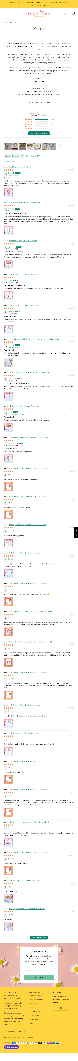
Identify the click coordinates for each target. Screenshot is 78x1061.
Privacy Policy (34, 1019)
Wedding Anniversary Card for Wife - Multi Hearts (27, 524)
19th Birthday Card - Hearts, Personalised (24, 305)
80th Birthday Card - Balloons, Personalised (25, 880)
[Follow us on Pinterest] (66, 1007)
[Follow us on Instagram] (61, 1007)
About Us (32, 1003)
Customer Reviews (36, 995)
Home (6, 23)
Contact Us (33, 1007)
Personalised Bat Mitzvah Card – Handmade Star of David (30, 611)
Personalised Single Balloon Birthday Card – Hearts (28, 468)
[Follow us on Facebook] (55, 1007)
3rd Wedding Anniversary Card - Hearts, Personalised (29, 372)
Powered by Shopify (26, 1037)
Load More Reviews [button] (39, 937)
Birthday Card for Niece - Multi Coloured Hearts (27, 908)
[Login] (65, 13)
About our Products (36, 999)
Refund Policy (34, 1015)
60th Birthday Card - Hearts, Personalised (24, 553)
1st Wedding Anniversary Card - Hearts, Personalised (29, 437)
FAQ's (31, 1023)
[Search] (9, 13)
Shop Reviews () (33, 156)
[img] (39, 113)
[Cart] (73, 14)
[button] (28, 119)
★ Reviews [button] (76, 532)
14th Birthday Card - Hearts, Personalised (24, 274)
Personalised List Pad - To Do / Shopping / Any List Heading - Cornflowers (36, 339)
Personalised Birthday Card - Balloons (23, 240)
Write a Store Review (39, 133)
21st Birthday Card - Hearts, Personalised (24, 202)
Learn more (42, 5)
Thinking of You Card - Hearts (20, 167)
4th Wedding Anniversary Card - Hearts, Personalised (29, 822)
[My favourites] (69, 13)
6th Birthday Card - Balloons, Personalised (24, 406)
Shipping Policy (34, 1011)
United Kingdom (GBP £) (13, 1031)
